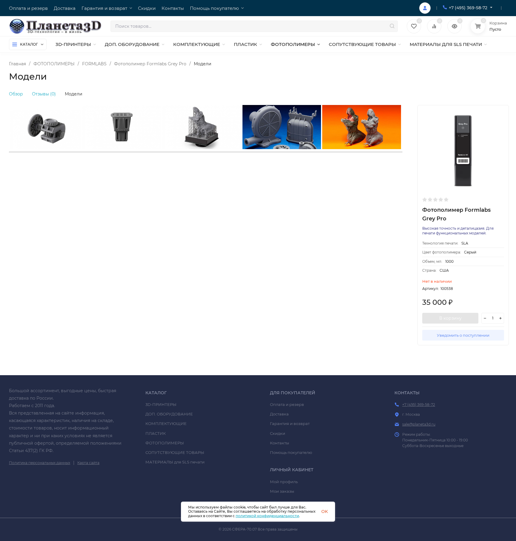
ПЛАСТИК (155, 433)
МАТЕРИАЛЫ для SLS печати (175, 462)
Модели (73, 94)
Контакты (279, 442)
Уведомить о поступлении (463, 335)
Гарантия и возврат (290, 423)
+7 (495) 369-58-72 (468, 7)
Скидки (277, 433)
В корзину (450, 318)
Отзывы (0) (44, 94)
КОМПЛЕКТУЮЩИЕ (166, 423)
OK (324, 511)
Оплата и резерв (287, 404)
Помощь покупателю (291, 452)
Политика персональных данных (39, 462)
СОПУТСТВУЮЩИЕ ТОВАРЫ (174, 452)
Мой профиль (284, 481)
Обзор (16, 94)
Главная (17, 64)
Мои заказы (282, 491)
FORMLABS (94, 64)
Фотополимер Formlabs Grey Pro (150, 64)
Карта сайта (88, 462)
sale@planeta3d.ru (418, 424)
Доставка (279, 414)
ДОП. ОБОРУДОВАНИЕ (169, 414)
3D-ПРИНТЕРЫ (160, 404)
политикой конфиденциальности (267, 516)
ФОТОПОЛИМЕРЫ (54, 64)
